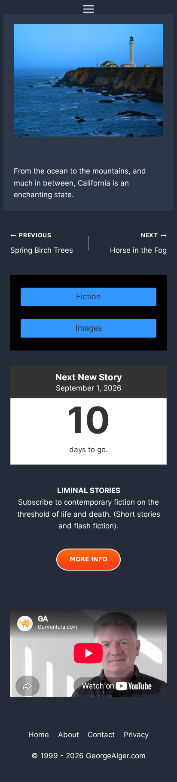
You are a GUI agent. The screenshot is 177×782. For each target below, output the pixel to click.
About (68, 734)
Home (38, 734)
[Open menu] (89, 9)
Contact (101, 734)
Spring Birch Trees (41, 243)
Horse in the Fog (138, 243)
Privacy (136, 734)
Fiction (88, 296)
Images (89, 327)
